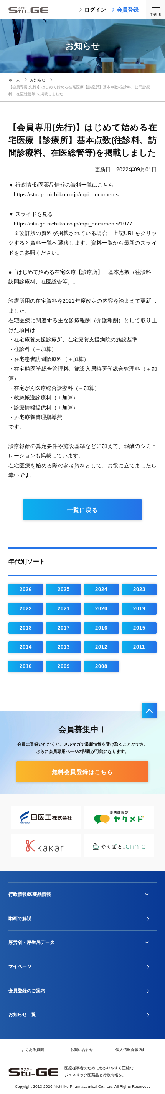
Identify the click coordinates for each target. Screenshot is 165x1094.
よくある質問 (32, 1050)
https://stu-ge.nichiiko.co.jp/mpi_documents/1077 (73, 223)
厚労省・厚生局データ (31, 942)
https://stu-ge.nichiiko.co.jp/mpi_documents (66, 194)
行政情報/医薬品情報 (29, 894)
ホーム (14, 80)
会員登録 (128, 10)
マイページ (19, 966)
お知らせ (37, 80)
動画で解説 (19, 918)
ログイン (95, 10)
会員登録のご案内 (26, 990)
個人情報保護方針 (131, 1050)
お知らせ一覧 (22, 1014)
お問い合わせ (81, 1050)
